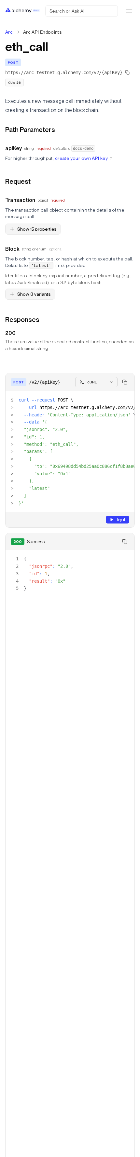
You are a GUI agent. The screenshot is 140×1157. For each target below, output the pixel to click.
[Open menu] (129, 11)
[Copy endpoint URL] (127, 72)
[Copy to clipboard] (124, 382)
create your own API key (81, 158)
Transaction (20, 200)
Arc (9, 32)
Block (12, 249)
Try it (120, 519)
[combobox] (96, 382)
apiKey (13, 148)
